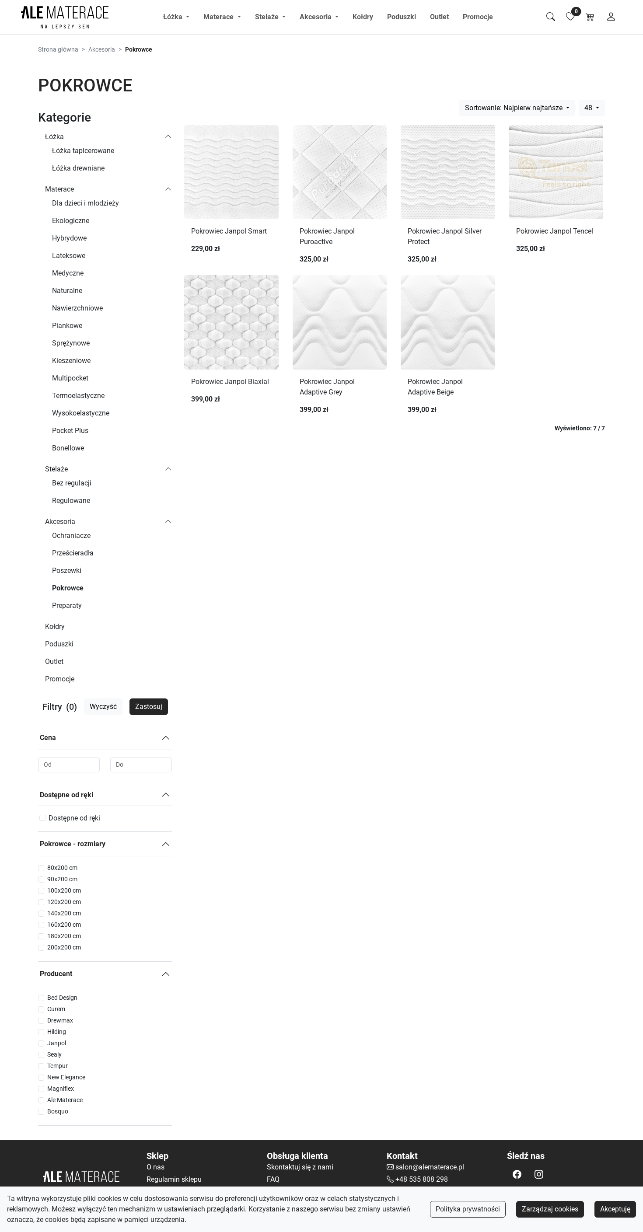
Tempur (57, 1065)
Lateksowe (68, 255)
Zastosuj (148, 706)
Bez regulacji (71, 483)
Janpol (56, 1043)
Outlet (439, 17)
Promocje (478, 17)
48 (589, 108)
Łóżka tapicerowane (83, 151)
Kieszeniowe (71, 360)
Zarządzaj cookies (550, 1209)
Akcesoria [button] (316, 17)
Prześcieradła (73, 553)
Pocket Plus (70, 430)
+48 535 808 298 (421, 1179)
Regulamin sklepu (174, 1179)
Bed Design (62, 997)
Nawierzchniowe (77, 308)
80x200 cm (62, 867)
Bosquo (57, 1111)
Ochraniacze (71, 535)
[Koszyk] (590, 17)
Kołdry (363, 17)
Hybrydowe (69, 238)
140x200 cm (64, 913)
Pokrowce (68, 588)
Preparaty (67, 605)
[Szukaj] (551, 17)
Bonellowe (68, 448)
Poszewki (66, 570)
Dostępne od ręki (66, 795)
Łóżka (54, 137)
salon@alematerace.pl (429, 1167)
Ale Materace (65, 1099)
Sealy (54, 1054)
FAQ (273, 1179)
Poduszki (401, 17)
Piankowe (67, 325)
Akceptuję (615, 1209)
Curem (56, 1008)
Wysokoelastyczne (80, 413)
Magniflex (60, 1088)
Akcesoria (101, 49)
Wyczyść (103, 706)
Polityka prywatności (468, 1209)
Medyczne (68, 273)
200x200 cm (64, 947)
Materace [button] (219, 17)
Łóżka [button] (173, 17)
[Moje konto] (611, 17)
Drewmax (60, 1020)
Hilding (56, 1031)
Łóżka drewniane (78, 168)
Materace (59, 189)
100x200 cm (64, 890)
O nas (155, 1167)
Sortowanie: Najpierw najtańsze (514, 108)
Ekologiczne (70, 220)
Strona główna (58, 49)
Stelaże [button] (267, 17)
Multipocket (70, 378)
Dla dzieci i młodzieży (85, 203)
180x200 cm (64, 935)
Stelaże (56, 469)
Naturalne (67, 290)
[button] (517, 1174)
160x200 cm (64, 924)
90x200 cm (62, 879)
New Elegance (66, 1077)
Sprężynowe (71, 343)
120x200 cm (64, 901)
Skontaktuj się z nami (300, 1167)
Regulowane (71, 500)
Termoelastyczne (78, 395)
